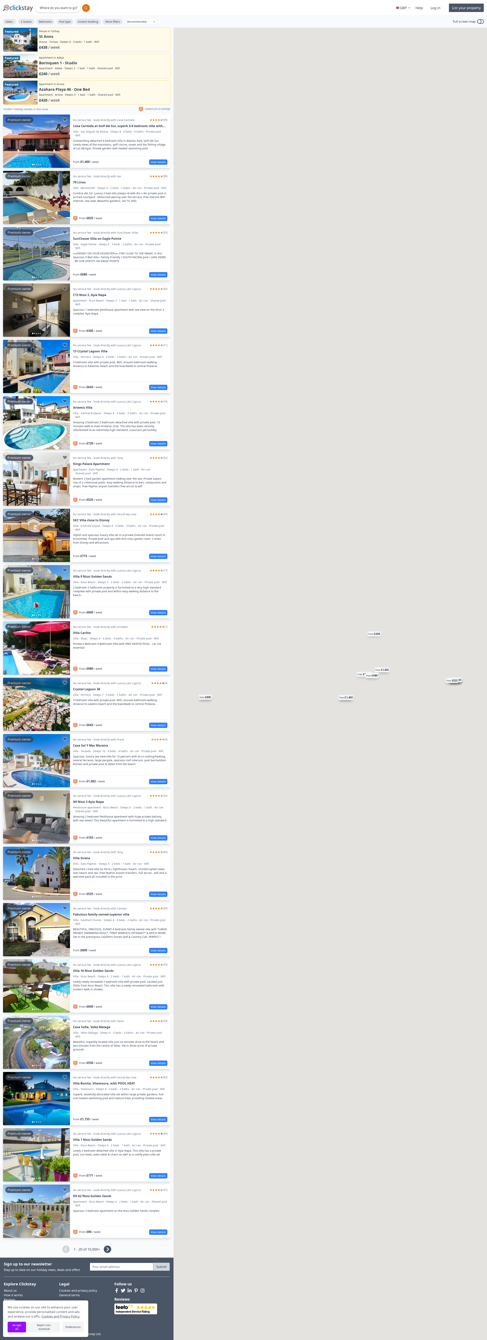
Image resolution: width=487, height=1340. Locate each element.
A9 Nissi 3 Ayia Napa (88, 802)
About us (10, 1290)
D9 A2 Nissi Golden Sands (92, 1196)
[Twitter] (123, 1290)
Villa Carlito (82, 633)
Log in (435, 8)
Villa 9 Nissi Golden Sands (92, 576)
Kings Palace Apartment (91, 464)
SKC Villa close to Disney (91, 520)
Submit (161, 1267)
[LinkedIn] (129, 1290)
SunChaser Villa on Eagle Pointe (97, 238)
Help (419, 8)
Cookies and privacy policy (78, 1290)
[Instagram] (142, 1290)
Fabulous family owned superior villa (101, 914)
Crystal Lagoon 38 (86, 689)
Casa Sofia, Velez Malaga (91, 1027)
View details (158, 162)
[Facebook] (116, 1290)
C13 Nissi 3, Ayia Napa (89, 295)
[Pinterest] (136, 1290)
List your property (466, 8)
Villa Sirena (81, 858)
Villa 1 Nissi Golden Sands (92, 1140)
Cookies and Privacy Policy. (60, 1316)
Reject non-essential (44, 1327)
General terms (69, 1295)
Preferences (73, 1327)
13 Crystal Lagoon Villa (90, 351)
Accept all (17, 1327)
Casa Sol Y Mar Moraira (90, 745)
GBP (403, 8)
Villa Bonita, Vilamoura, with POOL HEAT (104, 1083)
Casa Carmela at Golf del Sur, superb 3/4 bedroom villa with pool (118, 126)
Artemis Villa (82, 407)
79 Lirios (79, 182)
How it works (13, 1295)
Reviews (9, 1300)
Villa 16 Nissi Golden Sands (93, 971)
